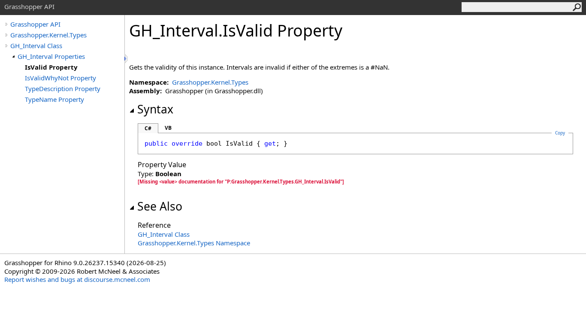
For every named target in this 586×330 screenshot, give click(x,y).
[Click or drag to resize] (126, 59)
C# (148, 128)
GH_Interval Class (36, 45)
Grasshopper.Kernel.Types (48, 35)
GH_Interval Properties (51, 56)
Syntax (155, 109)
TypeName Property (54, 99)
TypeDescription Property (62, 88)
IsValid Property (51, 67)
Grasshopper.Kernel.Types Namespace (194, 242)
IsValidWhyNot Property (60, 77)
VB (168, 127)
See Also (159, 206)
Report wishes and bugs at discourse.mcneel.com (77, 279)
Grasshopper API (35, 24)
